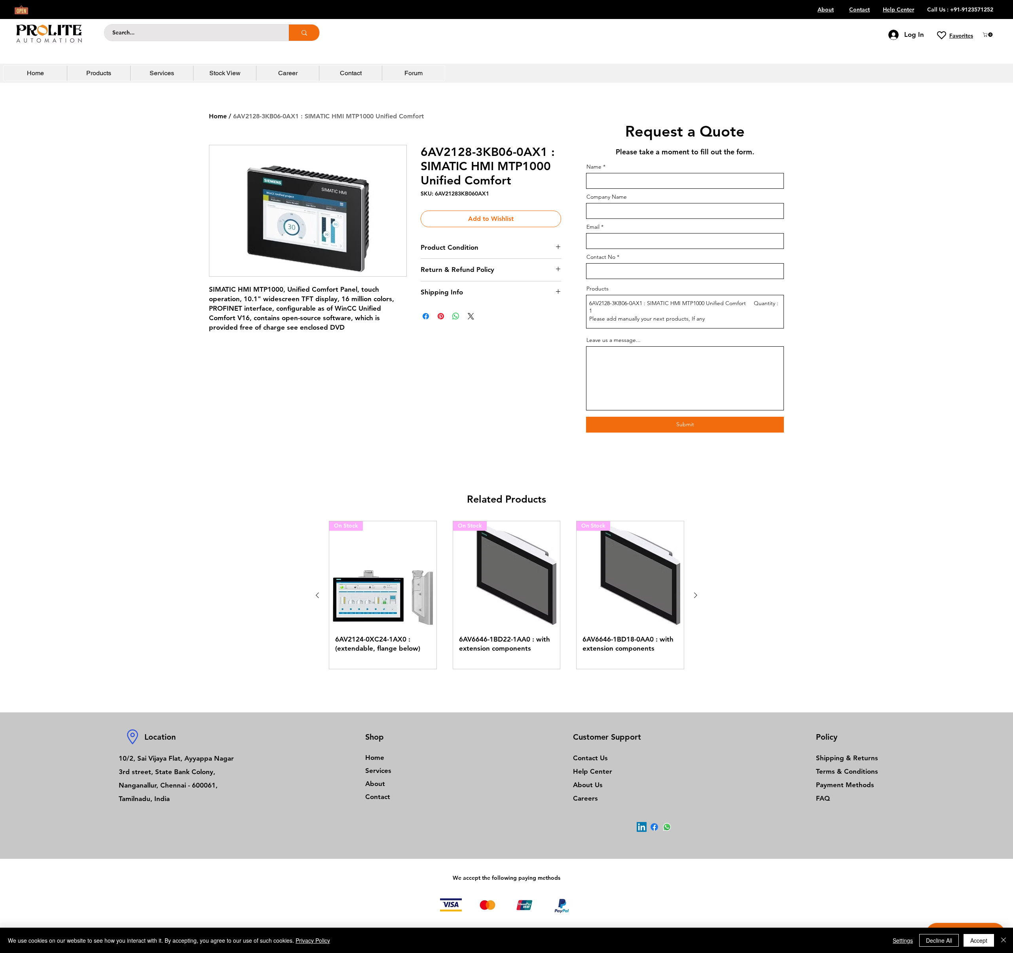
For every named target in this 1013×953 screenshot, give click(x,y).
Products (597, 288)
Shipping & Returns (847, 758)
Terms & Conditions (847, 771)
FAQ (823, 798)
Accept (978, 940)
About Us (588, 785)
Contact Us (590, 758)
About (375, 784)
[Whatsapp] (667, 827)
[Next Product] (695, 595)
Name (593, 166)
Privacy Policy (313, 940)
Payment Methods (846, 785)
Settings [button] (903, 940)
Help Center (592, 771)
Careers (585, 798)
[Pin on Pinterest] (441, 316)
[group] (506, 595)
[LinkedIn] (642, 827)
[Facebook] (654, 827)
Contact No (600, 257)
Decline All (939, 940)
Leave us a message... (613, 340)
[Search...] (304, 33)
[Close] (1003, 940)
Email (592, 227)
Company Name (606, 196)
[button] (988, 34)
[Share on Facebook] (426, 316)
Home (218, 116)
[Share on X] (471, 316)
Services (378, 771)
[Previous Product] (317, 595)
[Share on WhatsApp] (456, 316)
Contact (377, 797)
